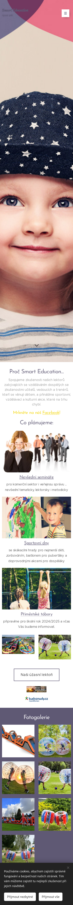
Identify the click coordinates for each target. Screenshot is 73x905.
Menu (65, 13)
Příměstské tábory (37, 614)
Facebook (50, 413)
